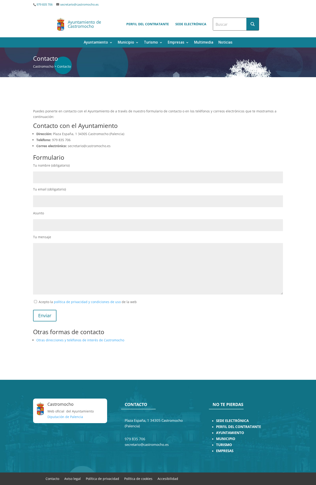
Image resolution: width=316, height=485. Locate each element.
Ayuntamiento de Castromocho (84, 24)
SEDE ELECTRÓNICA (232, 420)
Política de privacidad (102, 478)
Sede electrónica (190, 24)
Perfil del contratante (147, 24)
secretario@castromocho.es (79, 4)
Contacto (52, 478)
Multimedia (203, 43)
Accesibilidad (168, 478)
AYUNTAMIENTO (230, 432)
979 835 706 (45, 4)
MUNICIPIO (225, 438)
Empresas (176, 43)
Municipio (126, 43)
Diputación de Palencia (65, 417)
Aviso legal (72, 478)
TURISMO (224, 444)
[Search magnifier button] (252, 24)
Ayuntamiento (96, 43)
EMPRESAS (224, 450)
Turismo (151, 43)
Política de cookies (138, 478)
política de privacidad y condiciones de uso (87, 302)
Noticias (225, 43)
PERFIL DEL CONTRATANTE (238, 426)
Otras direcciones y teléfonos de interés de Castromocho (80, 340)
